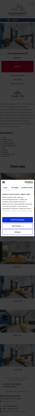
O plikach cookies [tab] (27, 187)
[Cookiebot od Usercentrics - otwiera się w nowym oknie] (25, 182)
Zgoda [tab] (5, 187)
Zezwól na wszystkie (17, 220)
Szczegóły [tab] (14, 187)
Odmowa (17, 232)
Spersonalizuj (16, 226)
